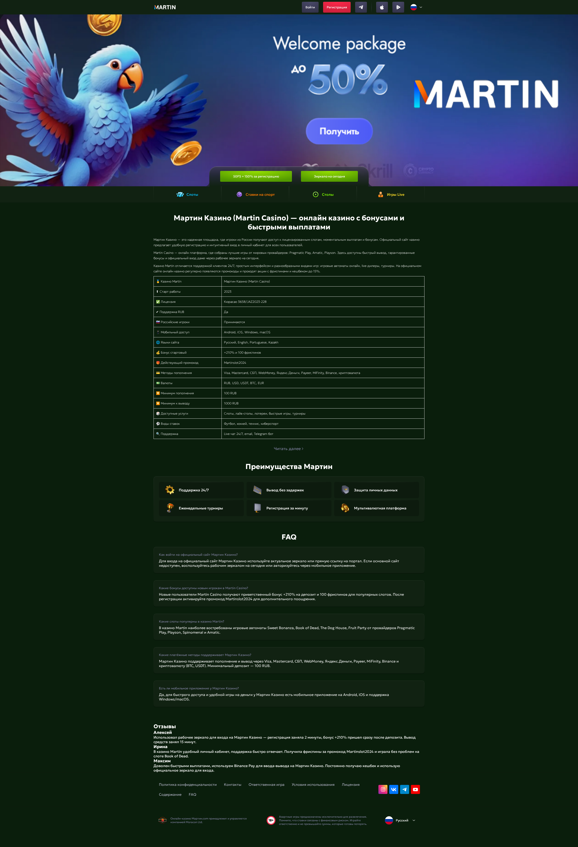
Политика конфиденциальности (188, 784)
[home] (165, 7)
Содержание (170, 794)
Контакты (232, 784)
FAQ (192, 794)
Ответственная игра (266, 784)
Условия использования (313, 784)
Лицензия (351, 784)
